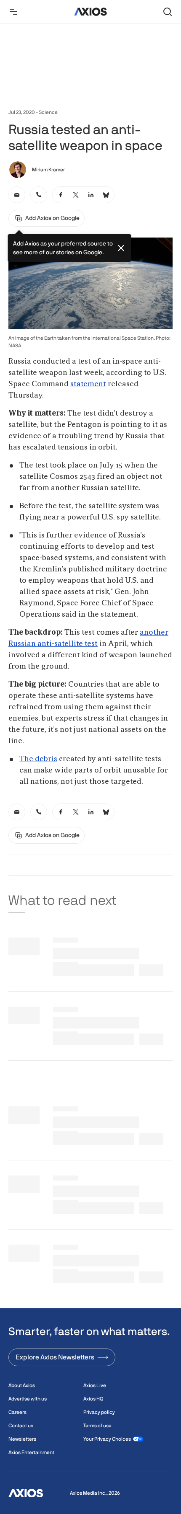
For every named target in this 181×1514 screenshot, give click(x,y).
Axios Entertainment (31, 1452)
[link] (17, 195)
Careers (17, 1412)
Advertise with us (27, 1398)
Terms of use (97, 1425)
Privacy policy (99, 1412)
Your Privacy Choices (107, 1439)
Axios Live (94, 1385)
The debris (38, 759)
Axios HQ (93, 1398)
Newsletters (22, 1439)
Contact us (20, 1425)
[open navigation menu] (13, 12)
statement (88, 384)
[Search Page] (167, 12)
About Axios (21, 1385)
